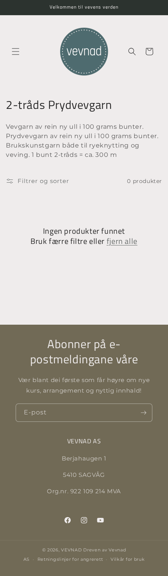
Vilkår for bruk (128, 559)
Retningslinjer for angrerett (70, 559)
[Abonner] (143, 413)
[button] (15, 51)
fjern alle (122, 241)
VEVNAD (71, 550)
